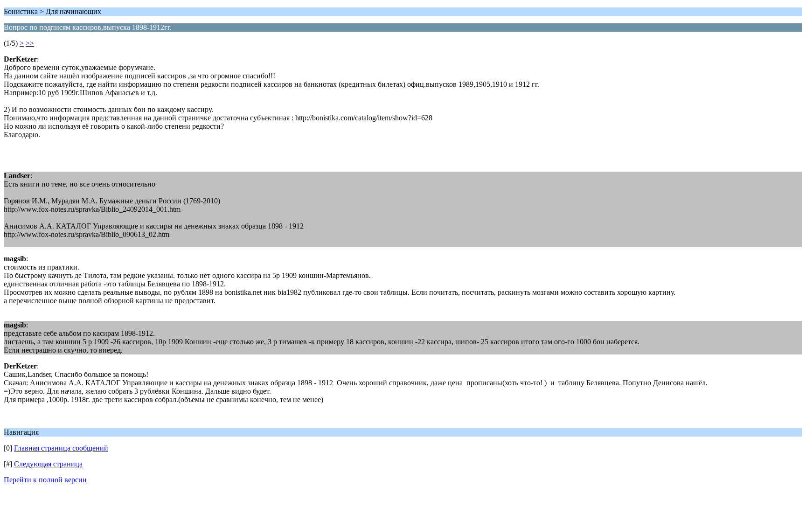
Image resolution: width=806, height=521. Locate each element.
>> (30, 43)
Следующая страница (48, 464)
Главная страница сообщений (61, 448)
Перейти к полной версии (45, 480)
